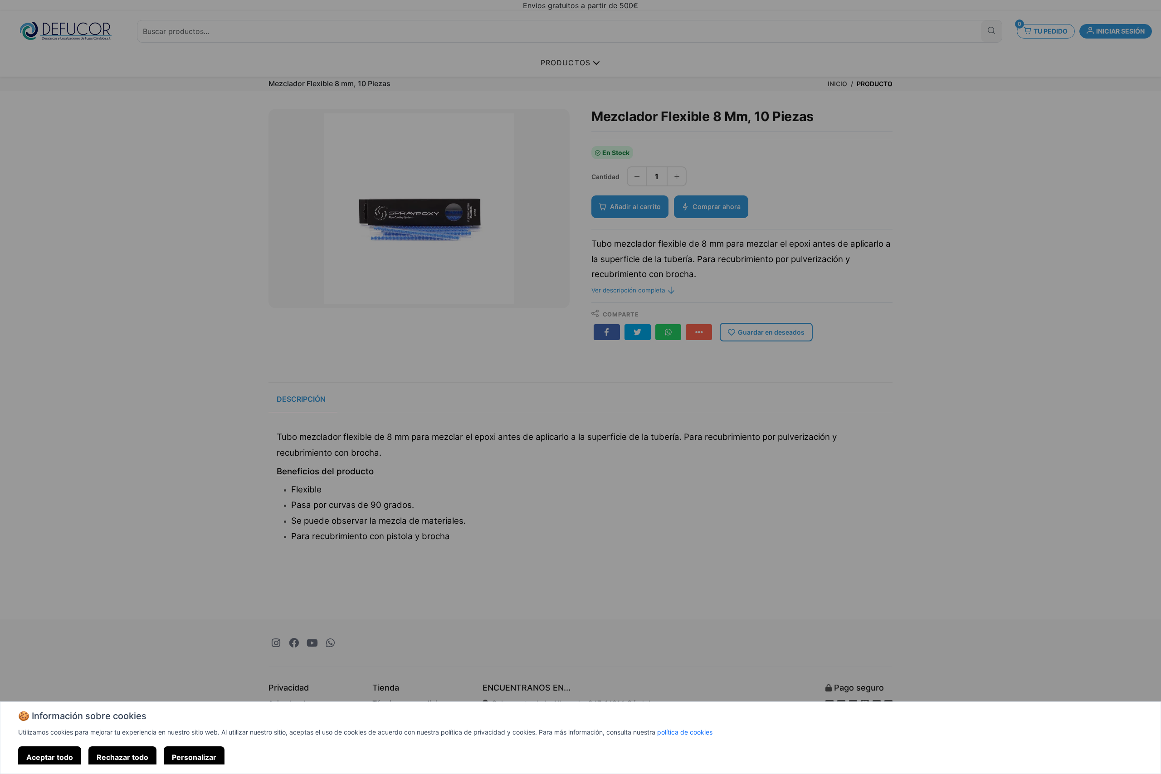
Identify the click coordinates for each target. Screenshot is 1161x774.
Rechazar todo (122, 757)
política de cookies (684, 732)
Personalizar (194, 757)
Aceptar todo (49, 757)
